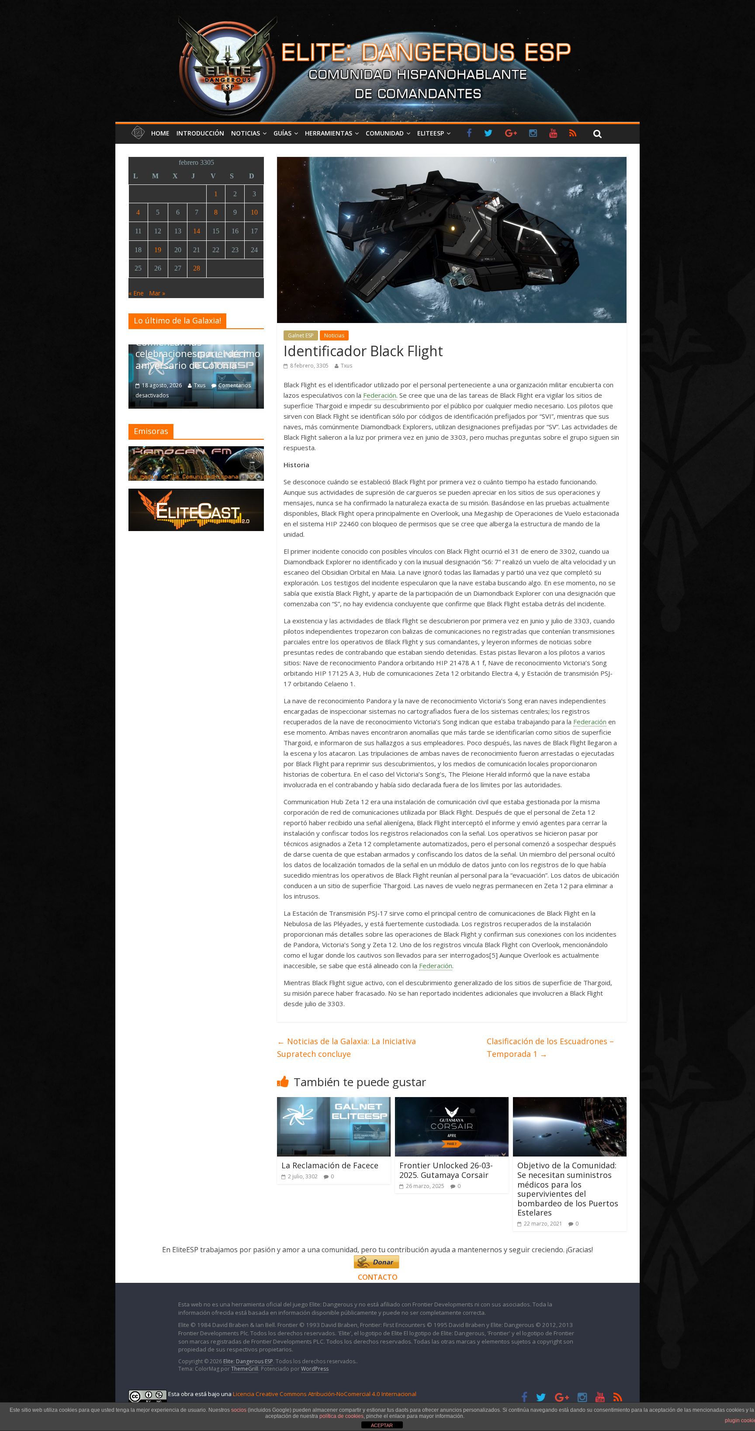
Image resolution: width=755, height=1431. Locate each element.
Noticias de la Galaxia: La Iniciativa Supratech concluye (346, 1047)
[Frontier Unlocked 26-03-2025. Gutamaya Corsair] (452, 1102)
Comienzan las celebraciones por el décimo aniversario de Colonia (197, 353)
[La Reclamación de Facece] (334, 1102)
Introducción (200, 133)
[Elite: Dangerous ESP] (377, 15)
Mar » (157, 293)
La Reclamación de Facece (329, 1165)
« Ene (136, 293)
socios (238, 1410)
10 (254, 212)
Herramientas (328, 133)
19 (157, 250)
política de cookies (341, 1416)
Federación (379, 395)
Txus (346, 365)
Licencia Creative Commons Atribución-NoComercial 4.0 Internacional (324, 1394)
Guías (282, 133)
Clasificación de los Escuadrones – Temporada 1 (550, 1047)
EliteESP (430, 133)
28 (196, 268)
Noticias (245, 133)
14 (196, 231)
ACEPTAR (382, 1425)
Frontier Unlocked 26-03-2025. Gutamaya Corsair (446, 1170)
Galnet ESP (301, 335)
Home (160, 133)
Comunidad (385, 133)
